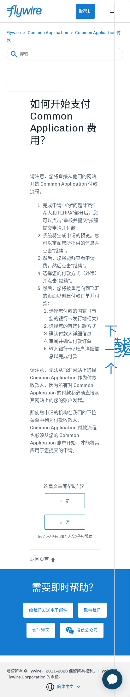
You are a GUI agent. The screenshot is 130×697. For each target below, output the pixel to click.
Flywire (14, 32)
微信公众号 (87, 630)
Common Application (48, 32)
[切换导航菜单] (112, 11)
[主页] (24, 11)
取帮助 (85, 11)
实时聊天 (40, 630)
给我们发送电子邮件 (48, 610)
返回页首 (39, 559)
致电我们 (92, 610)
